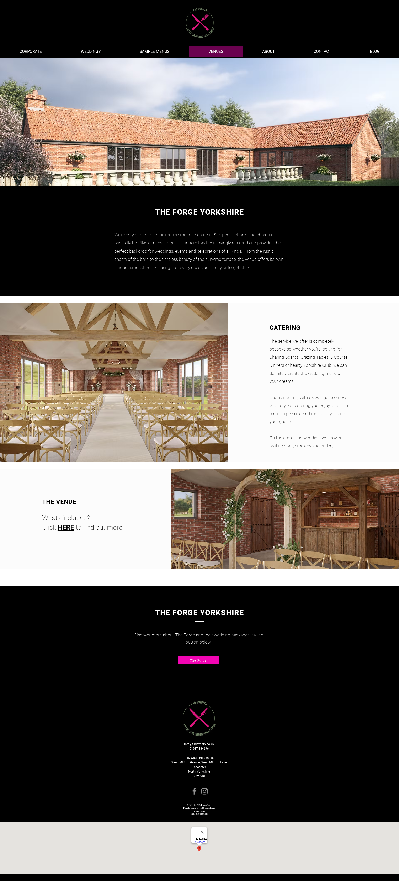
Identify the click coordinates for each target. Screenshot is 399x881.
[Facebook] (194, 791)
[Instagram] (204, 791)
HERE (66, 527)
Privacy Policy (199, 810)
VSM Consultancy (207, 807)
